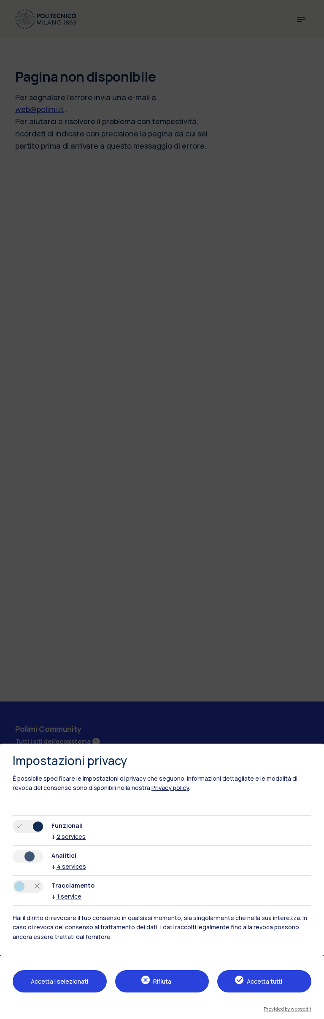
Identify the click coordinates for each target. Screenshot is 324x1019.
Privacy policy (170, 788)
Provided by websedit (287, 1009)
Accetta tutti (264, 981)
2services (68, 836)
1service (66, 896)
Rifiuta (162, 981)
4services (68, 866)
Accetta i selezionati (59, 981)
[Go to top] (313, 1010)
